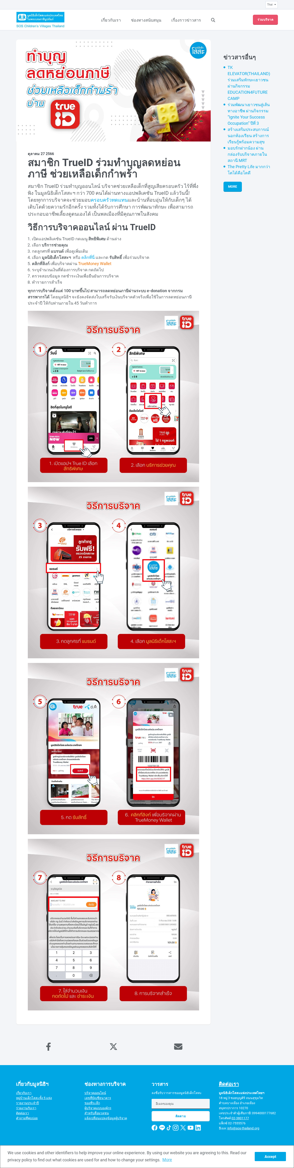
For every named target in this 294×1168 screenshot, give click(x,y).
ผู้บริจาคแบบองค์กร (98, 1108)
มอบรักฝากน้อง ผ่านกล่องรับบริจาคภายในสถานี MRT (247, 154)
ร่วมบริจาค (265, 19)
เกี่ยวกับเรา (111, 20)
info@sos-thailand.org (243, 1128)
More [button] (167, 1159)
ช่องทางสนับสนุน (146, 20)
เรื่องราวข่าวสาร (186, 20)
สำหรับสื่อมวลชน (97, 1113)
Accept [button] (270, 1156)
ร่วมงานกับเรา (26, 1108)
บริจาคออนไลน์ (95, 1093)
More (232, 186)
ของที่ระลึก (92, 1103)
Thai (270, 4)
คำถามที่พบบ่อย (27, 1118)
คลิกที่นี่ (88, 257)
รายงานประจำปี (27, 1103)
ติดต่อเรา (22, 1113)
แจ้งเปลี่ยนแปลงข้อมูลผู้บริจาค (106, 1118)
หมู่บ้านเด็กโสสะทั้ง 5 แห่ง (34, 1098)
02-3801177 (240, 1118)
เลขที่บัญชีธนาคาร (98, 1098)
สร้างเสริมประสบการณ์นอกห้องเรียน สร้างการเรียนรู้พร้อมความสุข (248, 135)
